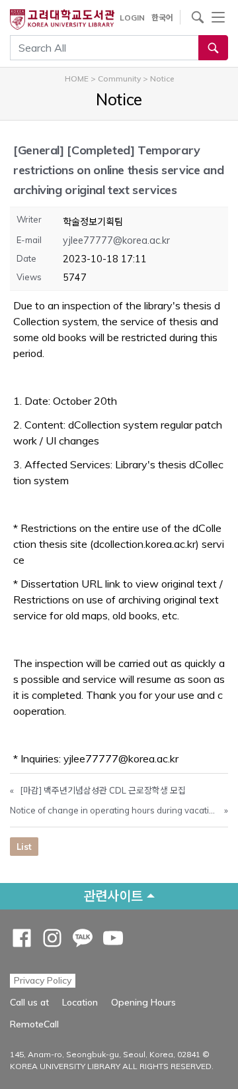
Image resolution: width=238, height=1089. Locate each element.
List (24, 846)
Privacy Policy (42, 980)
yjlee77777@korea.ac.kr (116, 240)
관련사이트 (113, 896)
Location (80, 1002)
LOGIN (132, 18)
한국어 (162, 18)
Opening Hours (143, 1002)
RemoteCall (34, 1023)
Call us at (29, 1002)
